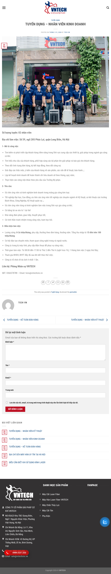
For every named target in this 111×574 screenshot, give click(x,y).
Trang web (9, 390)
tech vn (67, 32)
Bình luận (9, 342)
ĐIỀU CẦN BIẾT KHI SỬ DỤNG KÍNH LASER (27, 462)
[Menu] (4, 7)
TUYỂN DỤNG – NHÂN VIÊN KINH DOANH (27, 439)
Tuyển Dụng (55, 20)
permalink (73, 292)
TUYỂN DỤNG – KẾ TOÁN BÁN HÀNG (22, 320)
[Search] (108, 8)
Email (8, 378)
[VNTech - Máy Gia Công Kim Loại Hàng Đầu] (56, 7)
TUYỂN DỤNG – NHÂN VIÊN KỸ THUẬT (88, 320)
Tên (7, 365)
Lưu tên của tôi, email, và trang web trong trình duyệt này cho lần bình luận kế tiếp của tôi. (44, 403)
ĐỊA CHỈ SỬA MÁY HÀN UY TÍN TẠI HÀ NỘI (27, 454)
